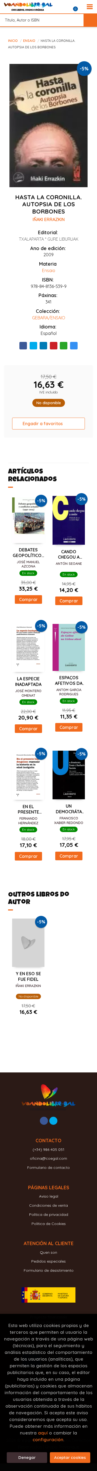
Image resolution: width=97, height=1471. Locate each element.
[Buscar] (90, 20)
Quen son (48, 1252)
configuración (48, 1439)
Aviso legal (48, 1196)
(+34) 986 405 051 (48, 1149)
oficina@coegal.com (48, 1158)
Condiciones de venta (48, 1205)
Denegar (27, 1457)
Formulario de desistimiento (49, 1270)
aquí (43, 1433)
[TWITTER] (53, 1121)
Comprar (28, 599)
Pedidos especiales (48, 1261)
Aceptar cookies (70, 1457)
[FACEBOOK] (44, 1121)
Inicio (13, 41)
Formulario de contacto (48, 1167)
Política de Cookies (49, 1223)
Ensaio (29, 41)
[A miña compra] (78, 6)
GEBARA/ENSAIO (48, 317)
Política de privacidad (48, 1214)
